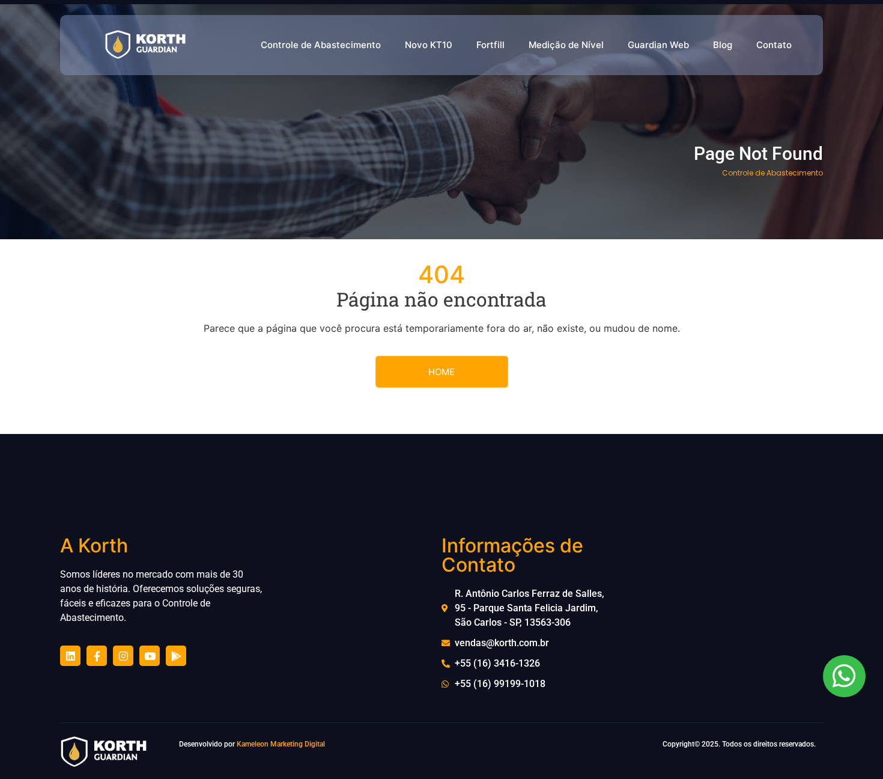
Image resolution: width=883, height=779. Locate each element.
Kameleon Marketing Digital (281, 744)
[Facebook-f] (96, 656)
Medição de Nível (566, 44)
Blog (722, 44)
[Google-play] (176, 656)
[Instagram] (123, 656)
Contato (774, 44)
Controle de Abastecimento (321, 44)
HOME (441, 371)
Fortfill (490, 44)
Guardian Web (658, 44)
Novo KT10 (428, 44)
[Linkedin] (70, 656)
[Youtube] (149, 656)
